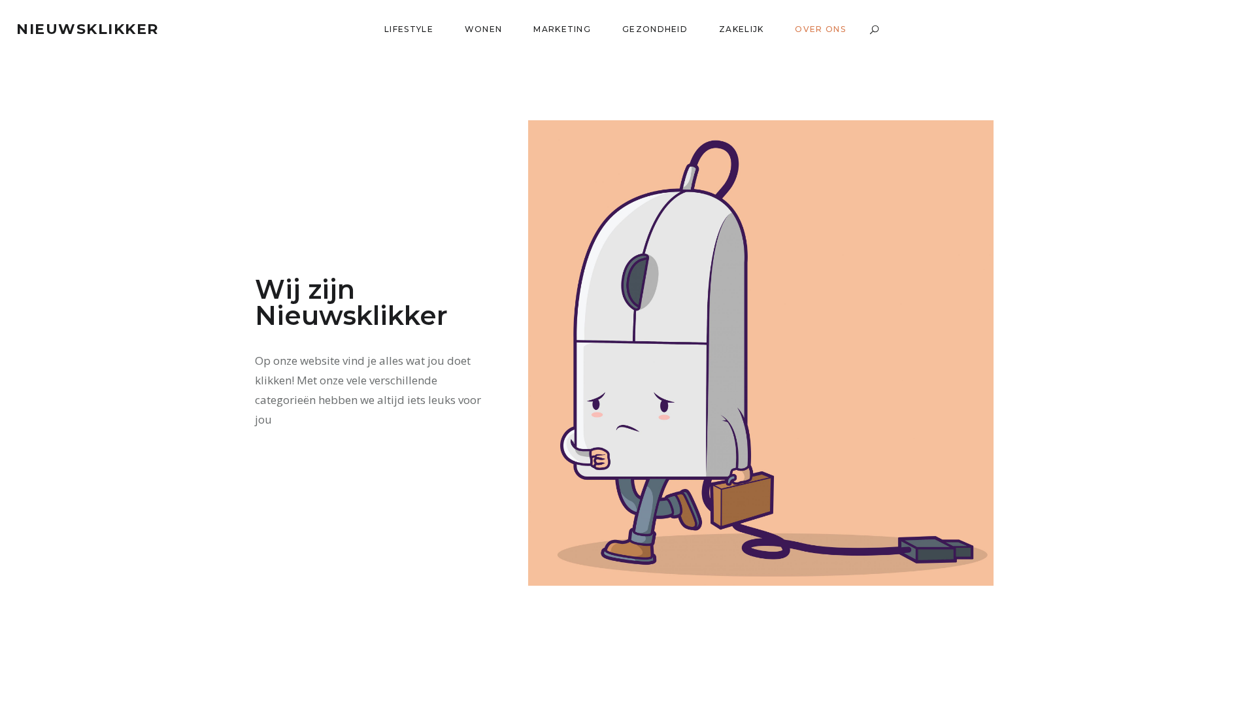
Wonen (484, 29)
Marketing (562, 29)
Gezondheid (655, 29)
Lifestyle (408, 29)
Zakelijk (741, 29)
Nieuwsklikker (87, 29)
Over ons (820, 29)
